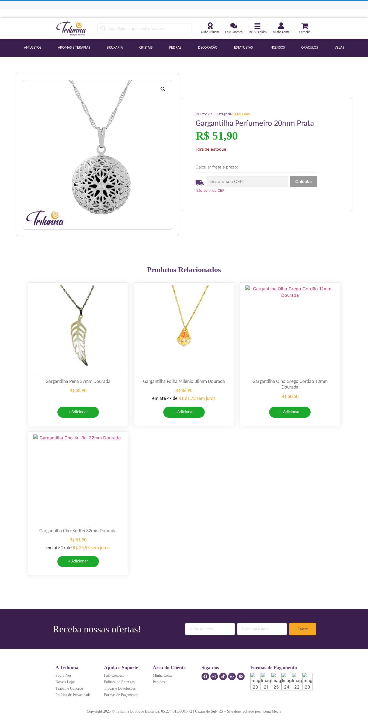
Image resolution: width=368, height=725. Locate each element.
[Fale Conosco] (233, 25)
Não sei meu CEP (210, 190)
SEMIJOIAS (242, 114)
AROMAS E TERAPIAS (74, 48)
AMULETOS (32, 48)
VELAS (339, 48)
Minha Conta (281, 32)
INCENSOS (277, 48)
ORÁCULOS (309, 48)
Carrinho (304, 32)
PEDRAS (175, 48)
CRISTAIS (145, 48)
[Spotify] (241, 676)
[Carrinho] (304, 25)
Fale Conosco (233, 32)
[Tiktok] (223, 676)
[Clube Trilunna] (210, 25)
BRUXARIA (115, 48)
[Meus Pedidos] (257, 25)
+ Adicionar (78, 412)
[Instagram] (214, 676)
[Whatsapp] (232, 676)
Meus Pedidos (257, 32)
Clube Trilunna (210, 32)
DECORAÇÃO (207, 48)
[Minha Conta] (281, 25)
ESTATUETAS (243, 48)
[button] (163, 89)
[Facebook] (205, 676)
